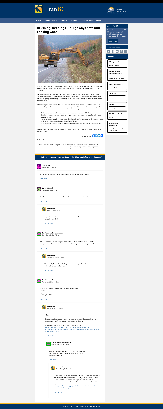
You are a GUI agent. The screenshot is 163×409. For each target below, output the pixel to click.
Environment (74, 20)
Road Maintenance (45, 140)
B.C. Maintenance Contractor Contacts (115, 72)
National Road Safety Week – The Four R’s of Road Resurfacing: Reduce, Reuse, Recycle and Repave (84, 147)
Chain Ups (112, 93)
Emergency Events (87, 20)
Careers (98, 20)
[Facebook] (108, 51)
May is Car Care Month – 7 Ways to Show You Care (54, 145)
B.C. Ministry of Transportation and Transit (116, 32)
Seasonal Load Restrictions (114, 124)
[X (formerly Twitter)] (113, 51)
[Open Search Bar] (126, 20)
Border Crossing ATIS (116, 84)
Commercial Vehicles (51, 20)
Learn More (113, 41)
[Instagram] (121, 51)
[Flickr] (125, 51)
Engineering (64, 20)
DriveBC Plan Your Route (117, 114)
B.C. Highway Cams (115, 62)
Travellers (38, 20)
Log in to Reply (44, 178)
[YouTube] (117, 51)
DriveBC (111, 104)
